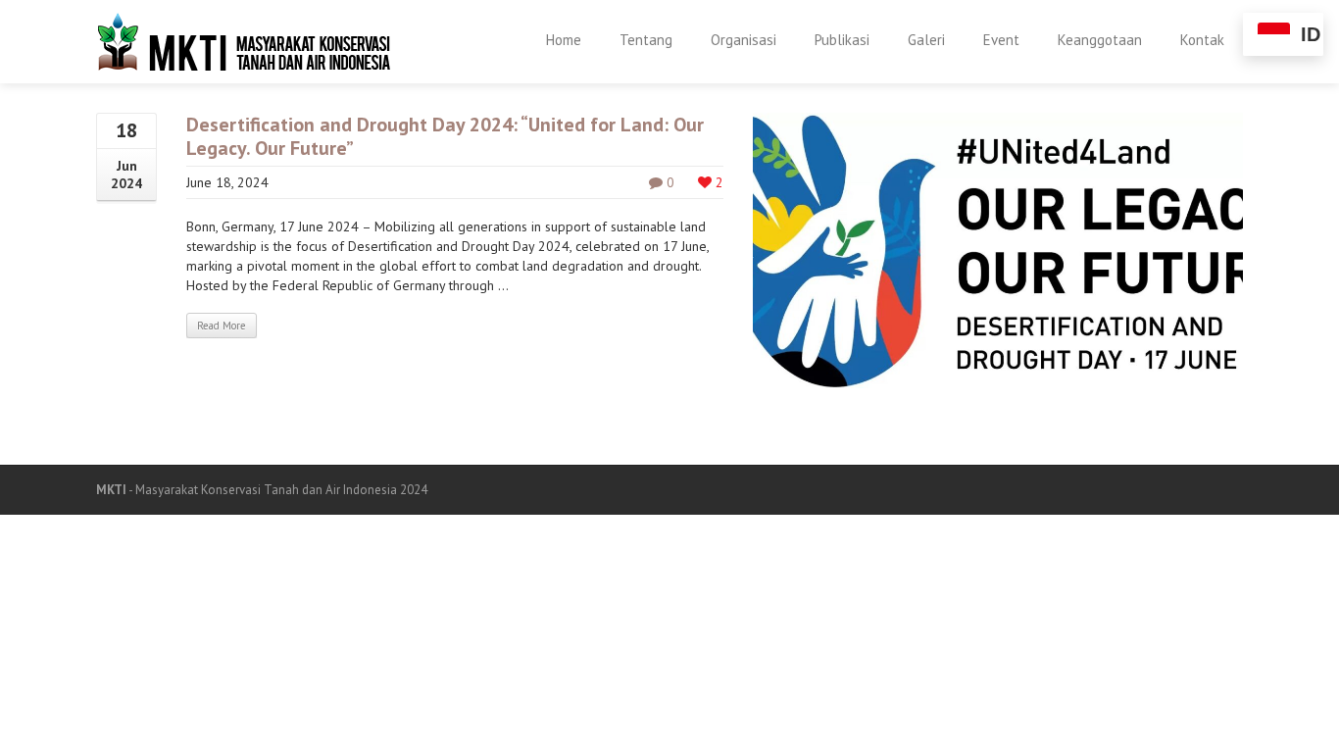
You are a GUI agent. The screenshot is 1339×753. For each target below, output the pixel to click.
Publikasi (842, 39)
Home (563, 39)
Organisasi (743, 39)
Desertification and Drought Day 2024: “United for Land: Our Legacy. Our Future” (445, 136)
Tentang (646, 39)
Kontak (1202, 39)
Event (1001, 39)
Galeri (926, 39)
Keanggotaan (1100, 39)
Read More (221, 325)
